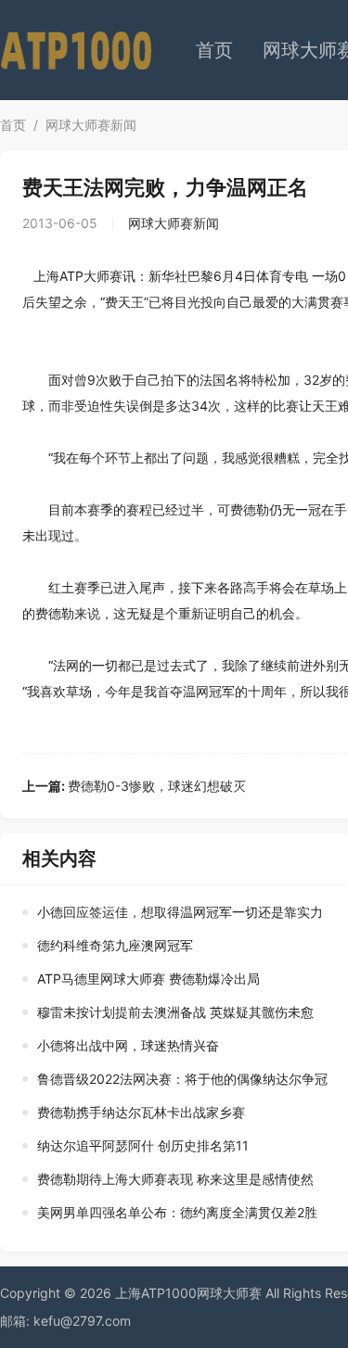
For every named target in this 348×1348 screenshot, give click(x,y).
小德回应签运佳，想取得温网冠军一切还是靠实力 (180, 912)
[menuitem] (214, 50)
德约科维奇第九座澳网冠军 (115, 945)
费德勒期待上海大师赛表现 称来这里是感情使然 (175, 1179)
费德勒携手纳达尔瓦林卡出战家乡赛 (141, 1112)
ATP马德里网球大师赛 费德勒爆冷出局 (148, 978)
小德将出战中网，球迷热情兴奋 (128, 1045)
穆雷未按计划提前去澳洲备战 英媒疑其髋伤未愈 (175, 1012)
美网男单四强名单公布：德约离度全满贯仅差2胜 (177, 1212)
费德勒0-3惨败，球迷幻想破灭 (134, 786)
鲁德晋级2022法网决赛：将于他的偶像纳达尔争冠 (182, 1079)
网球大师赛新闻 (90, 125)
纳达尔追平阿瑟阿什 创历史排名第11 (143, 1145)
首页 (214, 50)
